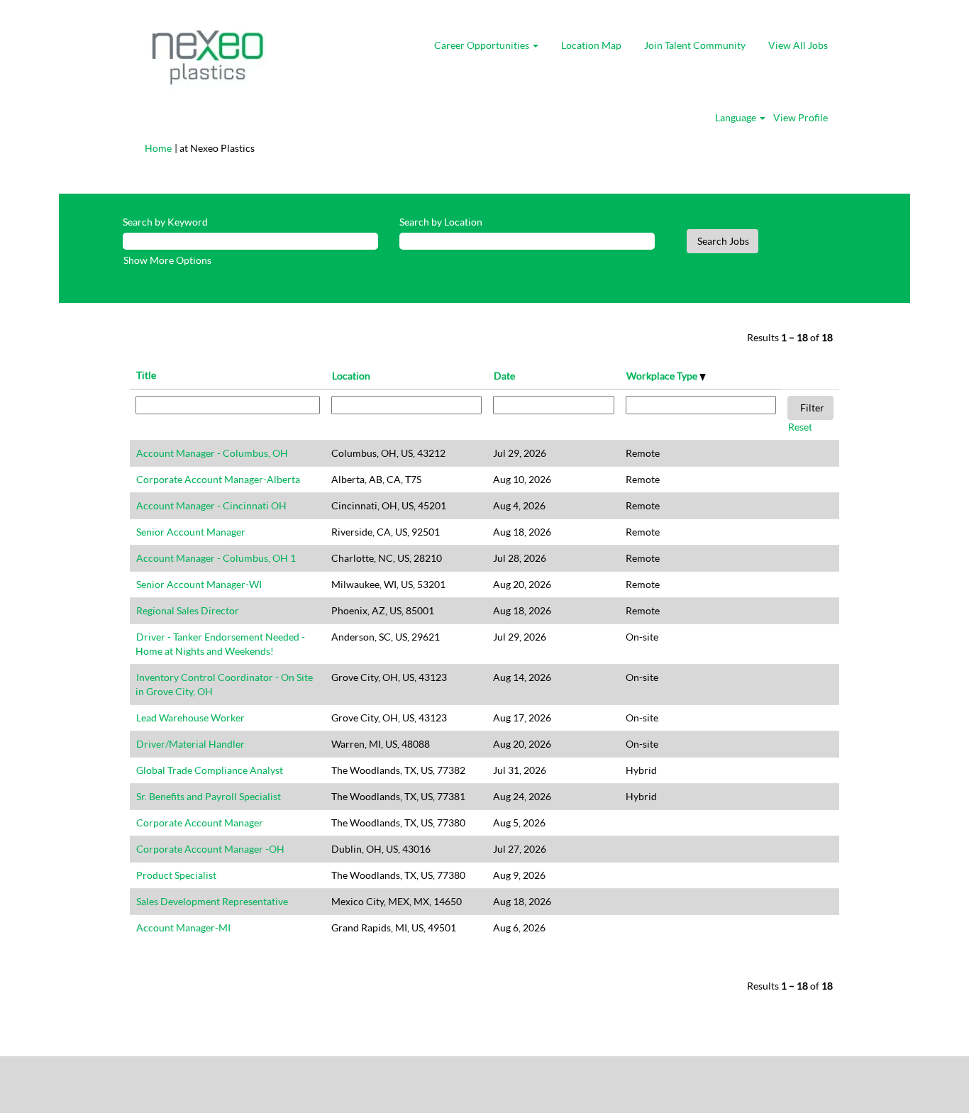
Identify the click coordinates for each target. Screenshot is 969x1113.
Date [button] (504, 376)
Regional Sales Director (187, 610)
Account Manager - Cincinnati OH (211, 505)
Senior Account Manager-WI (199, 584)
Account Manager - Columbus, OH (212, 453)
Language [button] (736, 117)
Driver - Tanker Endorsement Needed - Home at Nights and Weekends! (220, 644)
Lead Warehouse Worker (190, 717)
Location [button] (351, 376)
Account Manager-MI (183, 927)
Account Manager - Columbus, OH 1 (216, 558)
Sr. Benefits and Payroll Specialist (208, 796)
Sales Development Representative (212, 901)
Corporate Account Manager (199, 822)
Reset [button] (800, 427)
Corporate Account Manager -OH (210, 849)
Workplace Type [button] (662, 376)
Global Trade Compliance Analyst (209, 770)
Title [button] (146, 375)
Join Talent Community (695, 45)
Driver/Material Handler (190, 744)
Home (158, 148)
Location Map (591, 45)
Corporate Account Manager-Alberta (218, 479)
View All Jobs (798, 45)
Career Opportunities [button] (482, 45)
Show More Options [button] (167, 260)
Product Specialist (176, 875)
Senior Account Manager (190, 532)
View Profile (800, 117)
